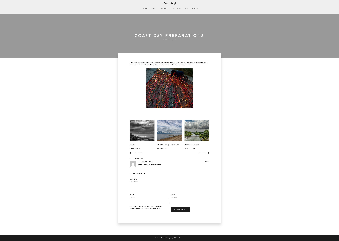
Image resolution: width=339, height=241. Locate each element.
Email (173, 195)
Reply (207, 161)
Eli (139, 162)
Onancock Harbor (192, 145)
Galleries (164, 8)
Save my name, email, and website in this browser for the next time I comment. (146, 208)
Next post (202, 153)
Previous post (138, 153)
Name (132, 195)
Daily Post (177, 8)
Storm (132, 145)
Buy (186, 8)
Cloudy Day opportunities (168, 145)
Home (145, 8)
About (154, 8)
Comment (133, 179)
